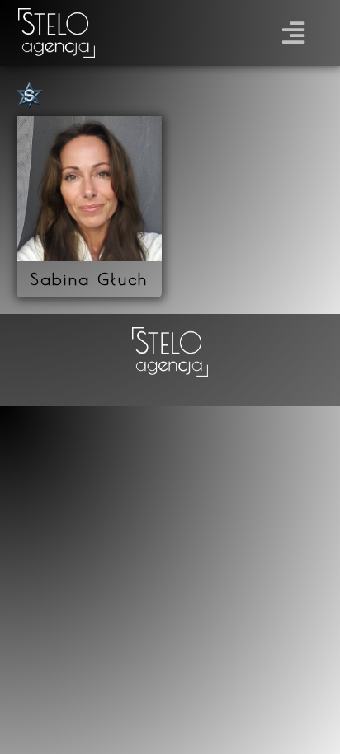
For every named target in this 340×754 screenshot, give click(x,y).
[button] (293, 33)
